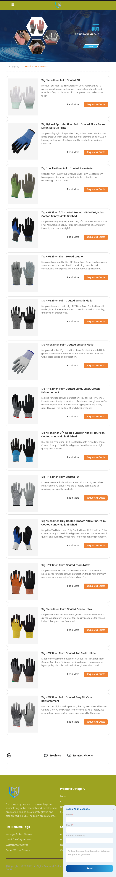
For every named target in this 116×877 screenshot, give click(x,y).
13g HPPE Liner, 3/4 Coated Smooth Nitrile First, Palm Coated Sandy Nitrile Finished (72, 214)
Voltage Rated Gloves (19, 834)
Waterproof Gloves (17, 845)
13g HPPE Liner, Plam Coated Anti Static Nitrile (68, 653)
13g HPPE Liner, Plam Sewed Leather (62, 257)
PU (61, 801)
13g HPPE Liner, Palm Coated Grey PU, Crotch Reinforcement (67, 699)
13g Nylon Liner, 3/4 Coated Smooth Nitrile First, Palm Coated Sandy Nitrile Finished (73, 434)
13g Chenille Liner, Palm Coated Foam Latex (67, 168)
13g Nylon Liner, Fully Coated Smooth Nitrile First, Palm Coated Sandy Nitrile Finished (73, 523)
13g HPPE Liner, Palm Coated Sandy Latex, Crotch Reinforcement (70, 390)
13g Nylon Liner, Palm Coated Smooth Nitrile (67, 345)
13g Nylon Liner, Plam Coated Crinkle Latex (66, 609)
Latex (63, 796)
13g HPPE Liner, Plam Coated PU (60, 477)
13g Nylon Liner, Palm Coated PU (60, 80)
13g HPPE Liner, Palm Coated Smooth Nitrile (66, 301)
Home (15, 67)
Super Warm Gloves (18, 850)
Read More (73, 104)
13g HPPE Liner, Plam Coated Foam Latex (65, 565)
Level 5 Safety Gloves (18, 839)
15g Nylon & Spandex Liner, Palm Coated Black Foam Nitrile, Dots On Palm (73, 126)
